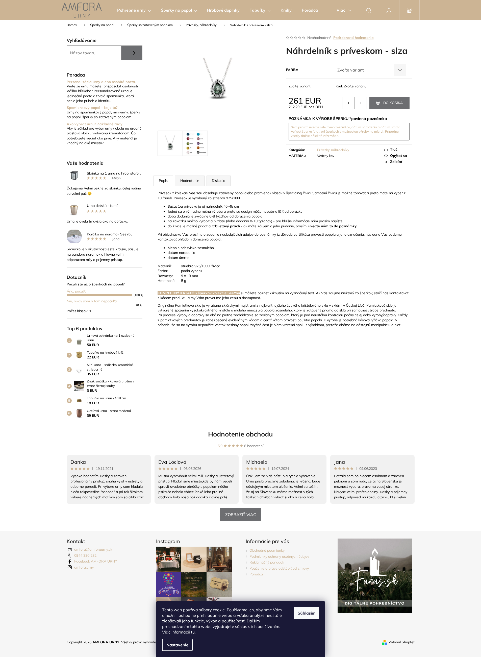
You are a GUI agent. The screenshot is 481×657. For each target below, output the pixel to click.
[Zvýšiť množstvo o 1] (361, 103)
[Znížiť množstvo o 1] (336, 103)
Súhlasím (306, 613)
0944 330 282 (85, 555)
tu (193, 632)
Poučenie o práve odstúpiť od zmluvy (279, 568)
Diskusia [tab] (218, 180)
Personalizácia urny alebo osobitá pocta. (101, 82)
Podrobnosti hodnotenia (353, 37)
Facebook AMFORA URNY (95, 561)
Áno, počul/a (76, 291)
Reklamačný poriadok (266, 562)
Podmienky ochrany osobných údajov (279, 556)
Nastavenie (177, 644)
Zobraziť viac (240, 514)
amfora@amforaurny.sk (93, 549)
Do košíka (393, 103)
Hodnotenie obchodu (240, 434)
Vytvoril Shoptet (402, 642)
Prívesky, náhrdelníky (333, 150)
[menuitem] (134, 10)
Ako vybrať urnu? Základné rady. (95, 124)
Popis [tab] (163, 180)
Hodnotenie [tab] (189, 180)
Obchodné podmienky (267, 550)
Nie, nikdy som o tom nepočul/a (92, 301)
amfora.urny (84, 567)
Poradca (256, 574)
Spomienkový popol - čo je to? (92, 108)
